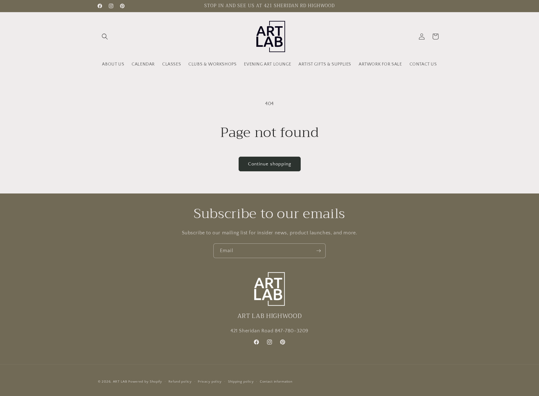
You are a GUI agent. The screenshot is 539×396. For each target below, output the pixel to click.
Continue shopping (269, 164)
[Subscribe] (318, 250)
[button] (105, 36)
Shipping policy (241, 381)
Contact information (276, 381)
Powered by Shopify (145, 382)
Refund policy (180, 381)
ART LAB (121, 382)
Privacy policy (210, 381)
